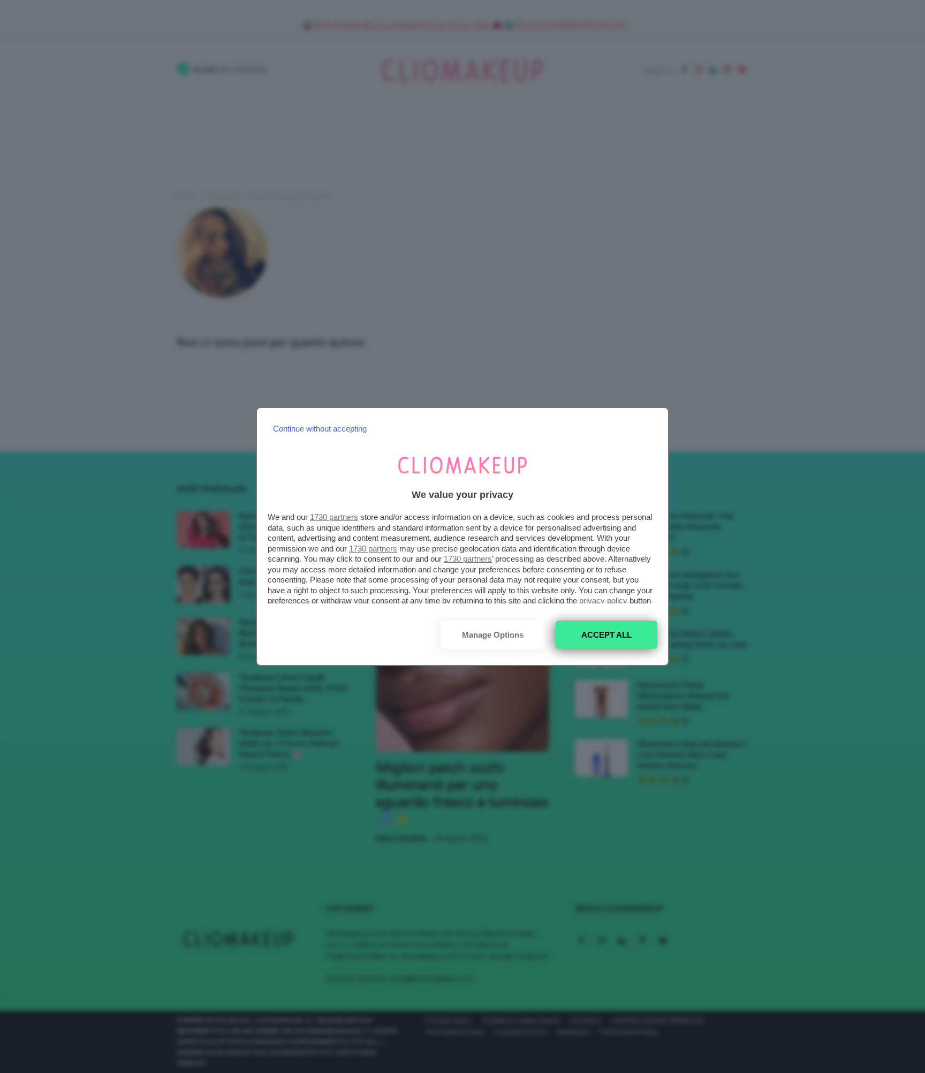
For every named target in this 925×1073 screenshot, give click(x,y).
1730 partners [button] (334, 517)
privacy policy (603, 600)
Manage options (493, 634)
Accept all (606, 634)
